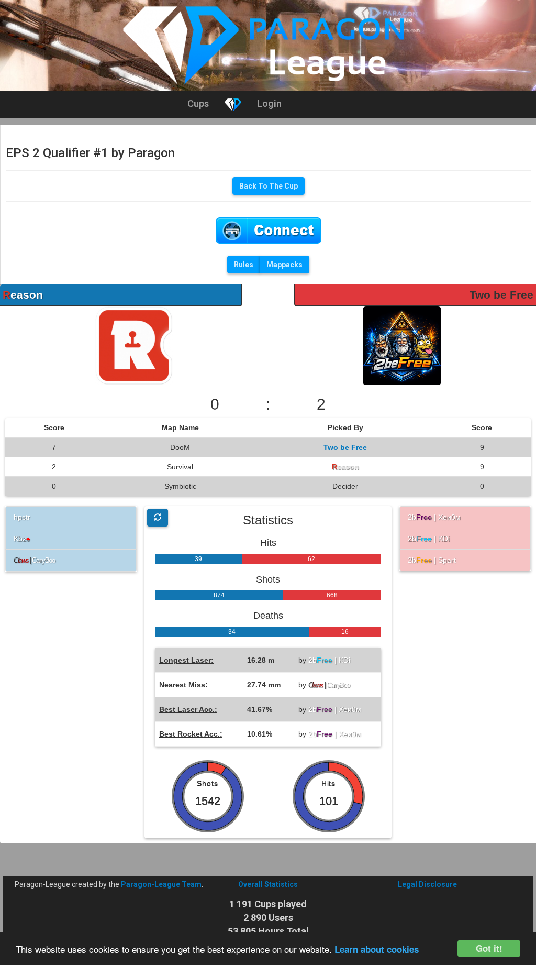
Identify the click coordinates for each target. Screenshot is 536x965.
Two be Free (501, 295)
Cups (198, 103)
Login (269, 103)
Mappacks (284, 264)
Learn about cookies (376, 949)
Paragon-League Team (161, 884)
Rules (243, 264)
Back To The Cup (268, 186)
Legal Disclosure (427, 884)
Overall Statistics (268, 884)
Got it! (489, 948)
